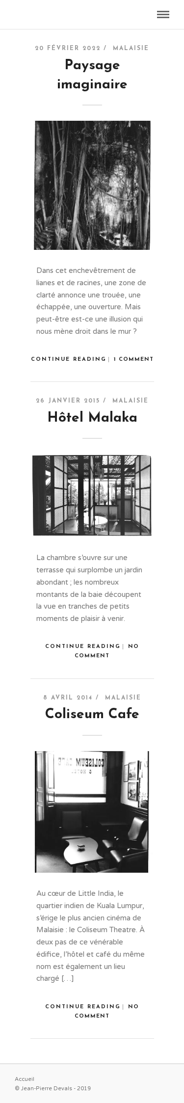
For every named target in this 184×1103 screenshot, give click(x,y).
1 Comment (134, 359)
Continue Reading (68, 359)
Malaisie (131, 49)
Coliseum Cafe (92, 715)
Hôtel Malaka (92, 418)
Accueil (24, 1079)
